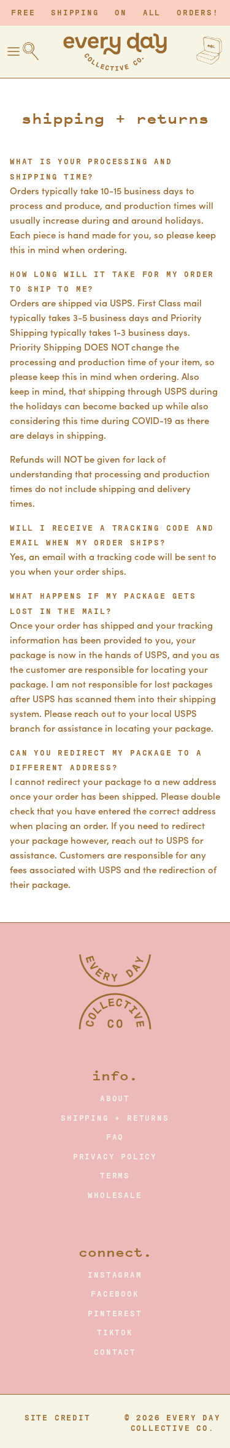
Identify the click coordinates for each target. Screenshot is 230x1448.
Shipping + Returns (115, 1118)
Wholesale (115, 1195)
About (115, 1098)
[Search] (37, 51)
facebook (115, 1294)
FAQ (115, 1137)
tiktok (115, 1333)
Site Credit (58, 1418)
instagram (115, 1275)
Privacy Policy (115, 1157)
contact (115, 1352)
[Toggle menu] (13, 51)
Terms (115, 1176)
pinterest (115, 1314)
